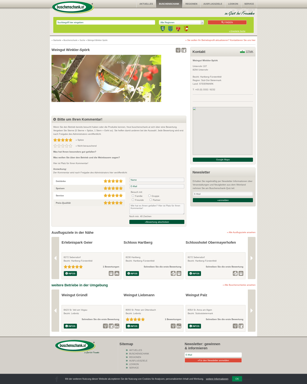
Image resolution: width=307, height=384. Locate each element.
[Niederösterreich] (170, 29)
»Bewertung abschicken (157, 222)
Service (249, 4)
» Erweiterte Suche (237, 31)
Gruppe (155, 196)
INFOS (71, 273)
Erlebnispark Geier (77, 242)
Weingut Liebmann (139, 295)
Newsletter (201, 172)
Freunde (139, 200)
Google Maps (223, 159)
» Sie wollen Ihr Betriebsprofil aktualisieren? (220, 40)
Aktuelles (146, 4)
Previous (55, 258)
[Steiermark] (163, 29)
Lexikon (233, 4)
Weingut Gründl (74, 295)
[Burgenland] (178, 29)
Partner (156, 200)
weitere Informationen (217, 378)
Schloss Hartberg (138, 242)
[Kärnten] (186, 29)
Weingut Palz (196, 295)
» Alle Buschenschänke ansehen (239, 285)
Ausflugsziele (212, 4)
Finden (228, 22)
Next (252, 258)
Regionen (191, 4)
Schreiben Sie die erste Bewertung (162, 266)
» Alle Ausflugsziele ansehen (241, 232)
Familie (138, 196)
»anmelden (223, 200)
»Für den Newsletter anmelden (213, 360)
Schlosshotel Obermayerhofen (211, 242)
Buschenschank (169, 4)
